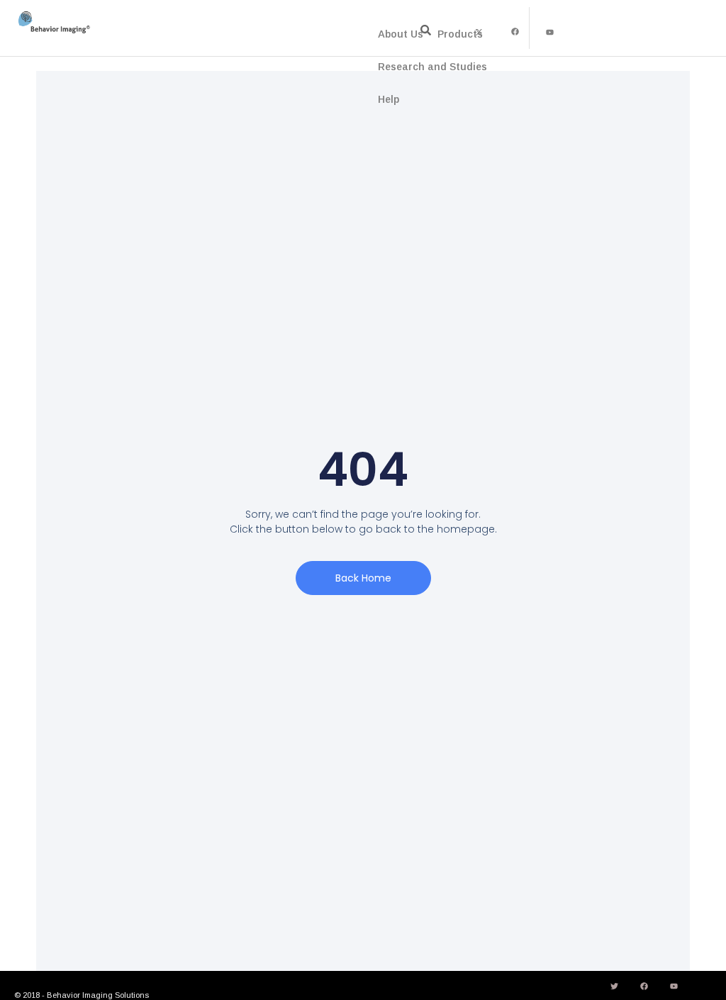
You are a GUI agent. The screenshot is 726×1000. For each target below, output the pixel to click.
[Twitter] (614, 986)
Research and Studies (432, 66)
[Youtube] (550, 32)
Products (460, 34)
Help (388, 99)
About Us (400, 34)
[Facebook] (514, 32)
